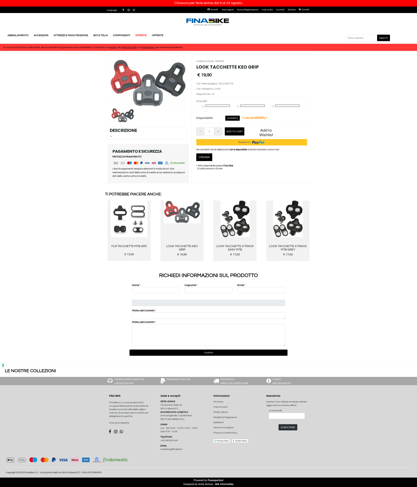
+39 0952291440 (169, 440)
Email (241, 285)
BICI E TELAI (100, 35)
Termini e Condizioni (223, 427)
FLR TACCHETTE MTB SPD (129, 246)
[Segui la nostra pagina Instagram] (128, 10)
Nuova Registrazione (247, 10)
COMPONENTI (121, 35)
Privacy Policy (223, 441)
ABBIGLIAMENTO (18, 35)
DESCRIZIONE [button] (146, 130)
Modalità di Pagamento (225, 417)
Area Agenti (228, 10)
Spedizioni (218, 422)
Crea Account (220, 407)
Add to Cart (234, 131)
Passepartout (215, 480)
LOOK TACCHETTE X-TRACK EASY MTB (235, 248)
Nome (136, 285)
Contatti (280, 10)
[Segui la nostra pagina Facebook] (123, 10)
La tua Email (275, 410)
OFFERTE (141, 35)
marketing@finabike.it (171, 449)
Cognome (191, 285)
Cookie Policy (241, 441)
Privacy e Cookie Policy (225, 433)
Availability (232, 118)
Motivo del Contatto (144, 310)
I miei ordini (267, 10)
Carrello (305, 9)
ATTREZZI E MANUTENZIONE (71, 35)
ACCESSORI (41, 35)
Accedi (214, 9)
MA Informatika (224, 484)
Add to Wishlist (266, 132)
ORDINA (204, 157)
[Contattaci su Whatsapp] (133, 10)
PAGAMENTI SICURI (178, 379)
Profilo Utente (220, 412)
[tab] (147, 133)
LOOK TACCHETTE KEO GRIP (182, 248)
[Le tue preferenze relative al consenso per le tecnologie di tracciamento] (3, 365)
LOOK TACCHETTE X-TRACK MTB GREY (288, 248)
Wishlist (292, 10)
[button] (383, 38)
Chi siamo (218, 402)
